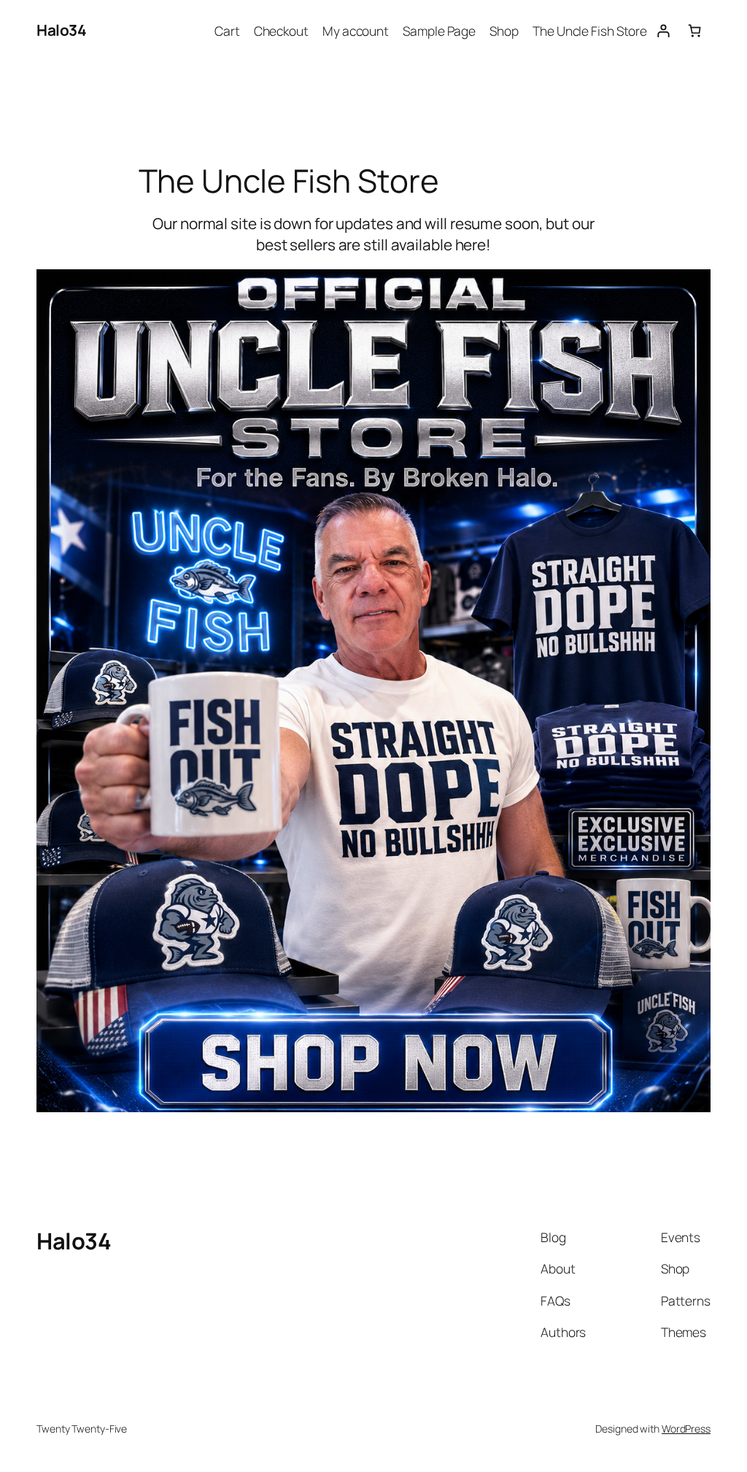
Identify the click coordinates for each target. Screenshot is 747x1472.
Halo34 (61, 30)
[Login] (662, 30)
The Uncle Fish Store (590, 30)
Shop (504, 30)
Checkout (281, 30)
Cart (227, 30)
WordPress (686, 1429)
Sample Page (439, 30)
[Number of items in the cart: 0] (695, 30)
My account (355, 30)
